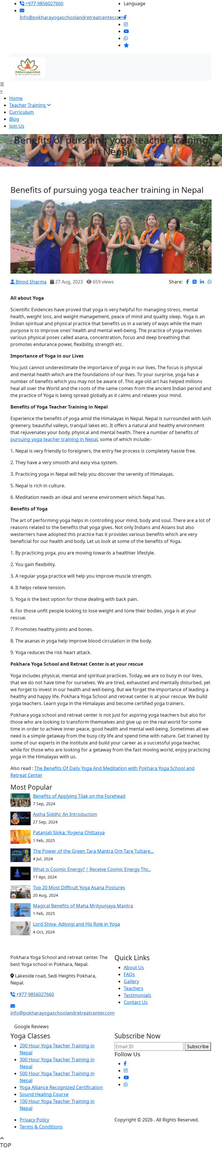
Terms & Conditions (41, 1126)
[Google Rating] (126, 45)
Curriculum (21, 112)
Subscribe (198, 1046)
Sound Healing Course (44, 1094)
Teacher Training (28, 105)
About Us (134, 967)
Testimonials (137, 995)
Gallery (131, 981)
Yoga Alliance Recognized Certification (61, 1087)
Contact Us (136, 1002)
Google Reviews (31, 1026)
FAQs (129, 974)
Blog (14, 119)
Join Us (16, 126)
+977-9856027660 (43, 3)
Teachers (133, 988)
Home (16, 98)
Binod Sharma (30, 282)
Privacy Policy (34, 1120)
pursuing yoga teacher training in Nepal (54, 439)
